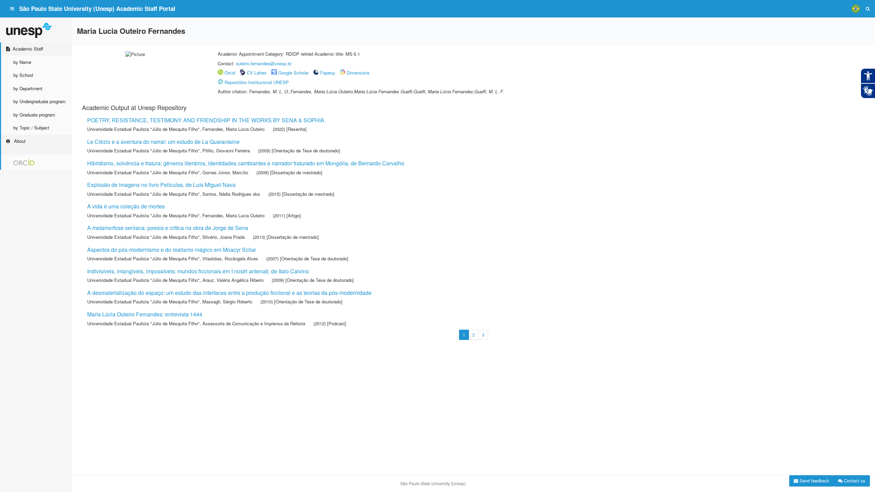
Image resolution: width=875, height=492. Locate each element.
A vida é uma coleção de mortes (126, 206)
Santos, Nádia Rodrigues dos (231, 194)
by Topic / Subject (31, 127)
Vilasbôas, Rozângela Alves (230, 258)
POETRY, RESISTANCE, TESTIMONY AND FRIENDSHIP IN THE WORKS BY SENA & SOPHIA (205, 120)
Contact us (854, 480)
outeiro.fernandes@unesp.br (264, 63)
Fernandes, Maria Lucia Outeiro (233, 215)
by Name (22, 62)
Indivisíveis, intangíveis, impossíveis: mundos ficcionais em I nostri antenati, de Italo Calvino (198, 271)
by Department (27, 88)
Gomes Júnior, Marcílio (225, 172)
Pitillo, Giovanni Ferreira (226, 150)
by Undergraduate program (39, 101)
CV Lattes (257, 72)
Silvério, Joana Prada (223, 237)
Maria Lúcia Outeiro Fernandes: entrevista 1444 (144, 314)
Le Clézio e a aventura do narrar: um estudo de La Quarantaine (163, 142)
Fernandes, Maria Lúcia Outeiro (233, 129)
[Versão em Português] (855, 8)
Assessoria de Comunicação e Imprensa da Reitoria (253, 323)
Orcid (230, 72)
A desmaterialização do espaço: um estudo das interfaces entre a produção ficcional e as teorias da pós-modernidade (229, 293)
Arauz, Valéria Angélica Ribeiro (233, 280)
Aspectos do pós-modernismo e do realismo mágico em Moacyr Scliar (171, 250)
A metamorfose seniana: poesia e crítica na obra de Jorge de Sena (167, 228)
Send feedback (813, 480)
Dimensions (358, 72)
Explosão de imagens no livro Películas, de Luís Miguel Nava (161, 185)
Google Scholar (293, 72)
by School (23, 75)
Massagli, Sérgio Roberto (227, 301)
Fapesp (327, 72)
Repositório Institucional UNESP (257, 82)
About (19, 141)
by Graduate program (34, 114)
